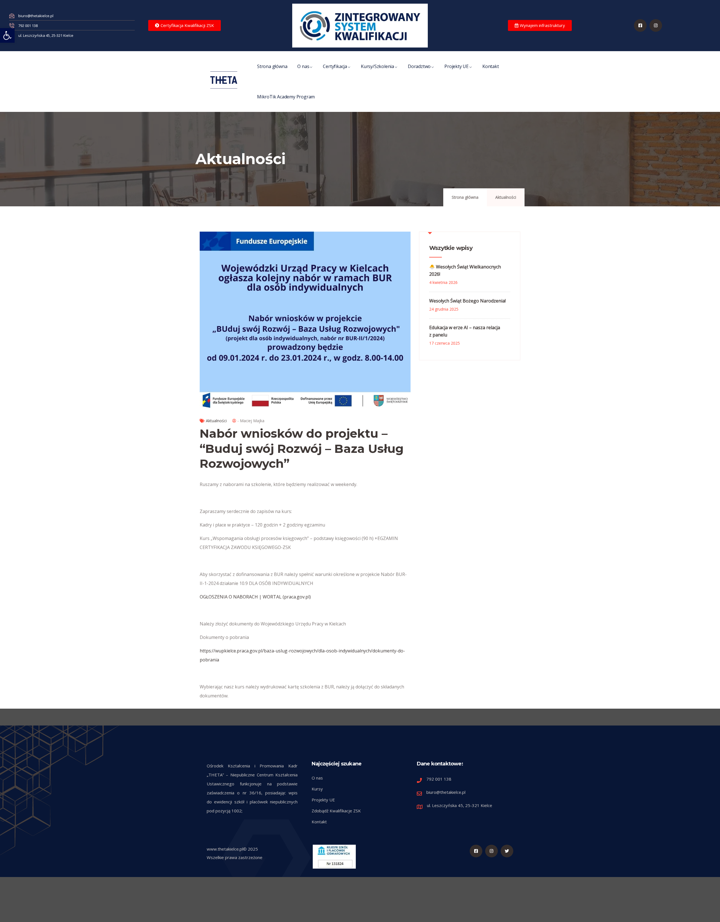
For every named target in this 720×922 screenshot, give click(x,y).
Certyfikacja (335, 66)
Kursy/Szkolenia (377, 66)
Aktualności (505, 197)
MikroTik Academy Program (286, 97)
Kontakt (490, 66)
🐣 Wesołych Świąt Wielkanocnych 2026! (465, 270)
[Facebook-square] (640, 25)
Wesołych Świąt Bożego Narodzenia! (467, 301)
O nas (303, 66)
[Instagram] (491, 851)
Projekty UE (456, 66)
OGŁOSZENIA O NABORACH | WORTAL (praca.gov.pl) (255, 597)
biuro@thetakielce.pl (445, 792)
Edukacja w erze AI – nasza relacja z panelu (464, 331)
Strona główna (272, 66)
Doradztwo (419, 66)
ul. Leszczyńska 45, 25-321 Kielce (459, 805)
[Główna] (224, 80)
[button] (7, 35)
